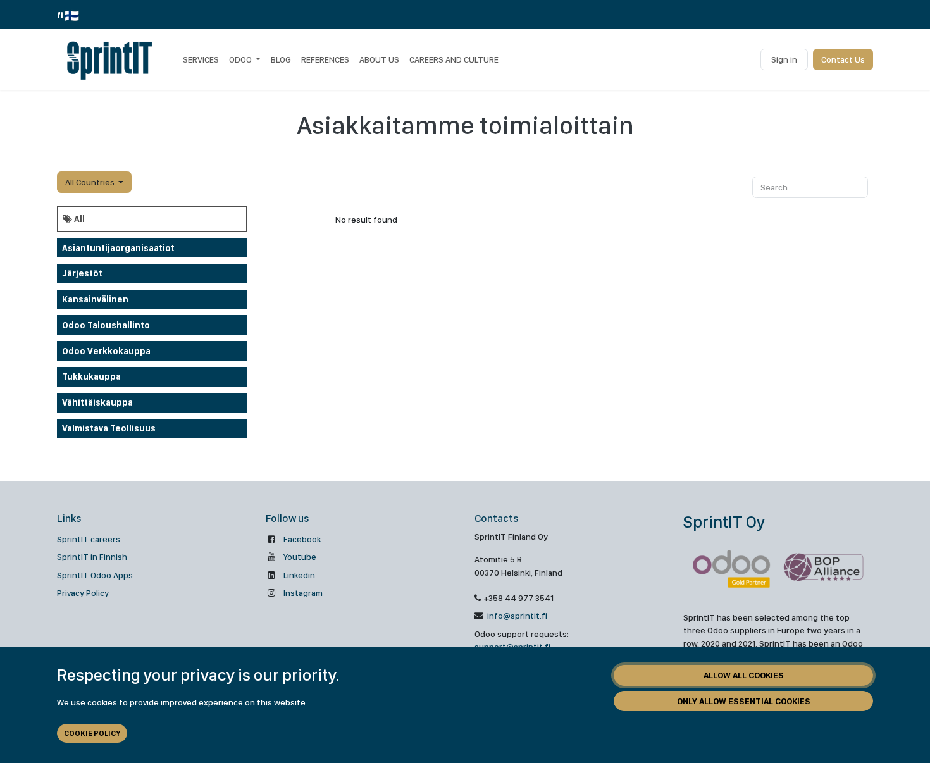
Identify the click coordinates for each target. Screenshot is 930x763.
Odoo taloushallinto (106, 325)
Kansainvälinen (95, 299)
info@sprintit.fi (516, 616)
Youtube (299, 557)
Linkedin (299, 575)
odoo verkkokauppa (106, 351)
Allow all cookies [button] (744, 675)
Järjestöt (82, 273)
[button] (94, 182)
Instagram (303, 593)
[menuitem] (201, 59)
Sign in (784, 59)
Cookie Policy (92, 733)
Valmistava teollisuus (109, 428)
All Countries (90, 182)
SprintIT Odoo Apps (95, 575)
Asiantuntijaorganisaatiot (118, 248)
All (78, 219)
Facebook (302, 539)
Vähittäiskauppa (97, 402)
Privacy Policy (83, 593)
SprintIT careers (88, 539)
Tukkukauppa (91, 376)
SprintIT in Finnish (92, 557)
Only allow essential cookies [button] (743, 701)
